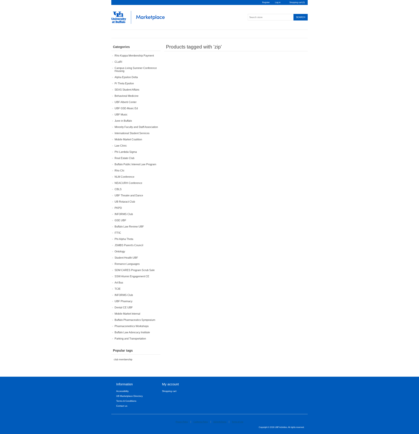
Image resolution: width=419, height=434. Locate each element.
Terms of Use (237, 422)
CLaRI (118, 61)
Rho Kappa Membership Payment (134, 55)
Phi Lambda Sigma (126, 152)
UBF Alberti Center (126, 102)
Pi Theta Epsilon (124, 83)
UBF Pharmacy (123, 301)
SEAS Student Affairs (127, 89)
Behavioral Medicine (126, 95)
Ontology (120, 251)
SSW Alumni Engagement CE (132, 276)
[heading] (139, 384)
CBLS (118, 189)
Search (300, 17)
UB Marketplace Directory (129, 396)
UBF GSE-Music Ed (126, 108)
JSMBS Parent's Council (129, 245)
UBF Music (121, 114)
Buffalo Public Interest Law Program (135, 164)
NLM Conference (124, 176)
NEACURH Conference (128, 183)
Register (266, 2)
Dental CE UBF (124, 307)
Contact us (121, 406)
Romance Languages (127, 264)
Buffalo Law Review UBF (129, 226)
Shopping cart (169, 391)
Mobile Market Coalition (128, 139)
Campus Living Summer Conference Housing (136, 69)
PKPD (118, 208)
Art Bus (119, 282)
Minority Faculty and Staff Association (136, 127)
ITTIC (118, 232)
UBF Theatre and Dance (129, 195)
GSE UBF (120, 220)
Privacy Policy (182, 422)
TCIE (118, 288)
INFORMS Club (124, 214)
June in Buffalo (123, 120)
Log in (278, 2)
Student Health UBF (126, 257)
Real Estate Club (124, 158)
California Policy (200, 422)
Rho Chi (119, 170)
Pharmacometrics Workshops (132, 326)
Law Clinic (121, 145)
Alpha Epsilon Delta (126, 77)
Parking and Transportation (130, 338)
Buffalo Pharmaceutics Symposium (135, 320)
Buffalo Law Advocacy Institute (132, 332)
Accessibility (122, 391)
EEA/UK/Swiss (219, 422)
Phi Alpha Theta (124, 239)
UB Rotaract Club (125, 201)
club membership (123, 359)
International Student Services (132, 133)
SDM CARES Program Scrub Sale (135, 270)
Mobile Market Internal (127, 313)
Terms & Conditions (126, 401)
